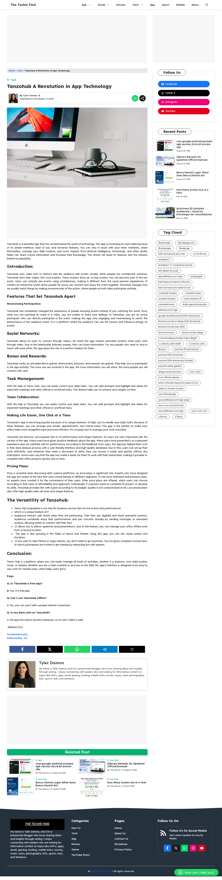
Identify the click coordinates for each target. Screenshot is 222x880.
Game (75, 849)
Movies (120, 4)
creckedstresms (166, 304)
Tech (135, 4)
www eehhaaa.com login (170, 411)
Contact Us (121, 838)
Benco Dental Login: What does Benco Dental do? (56, 784)
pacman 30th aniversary (170, 354)
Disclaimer (121, 844)
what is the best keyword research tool (178, 383)
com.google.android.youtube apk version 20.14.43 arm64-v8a (54, 766)
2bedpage (184, 248)
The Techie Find (23, 5)
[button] (207, 5)
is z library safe (196, 343)
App (152, 4)
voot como (195, 371)
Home (12, 70)
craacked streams (167, 293)
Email (101, 4)
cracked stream (193, 293)
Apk (84, 4)
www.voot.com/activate (170, 405)
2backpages (164, 248)
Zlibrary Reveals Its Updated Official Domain (125, 765)
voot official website (168, 377)
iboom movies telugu (192, 332)
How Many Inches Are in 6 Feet (126, 782)
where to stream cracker (170, 388)
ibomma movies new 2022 (171, 326)
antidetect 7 (164, 259)
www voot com (199, 411)
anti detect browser (168, 270)
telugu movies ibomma (169, 371)
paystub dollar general (170, 366)
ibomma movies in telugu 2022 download (179, 321)
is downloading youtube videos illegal (177, 338)
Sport (165, 4)
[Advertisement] (77, 39)
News (195, 4)
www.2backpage (167, 394)
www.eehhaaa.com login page (173, 400)
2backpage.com (186, 242)
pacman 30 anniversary (187, 349)
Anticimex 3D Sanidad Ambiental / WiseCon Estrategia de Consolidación (194, 211)
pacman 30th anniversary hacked (175, 360)
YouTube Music (80, 854)
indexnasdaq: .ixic (17, 638)
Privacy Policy (123, 849)
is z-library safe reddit (169, 343)
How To (75, 828)
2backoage (164, 242)
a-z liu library (200, 254)
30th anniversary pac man (171, 254)
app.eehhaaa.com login (170, 276)
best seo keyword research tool (174, 287)
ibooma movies (166, 332)
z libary (179, 416)
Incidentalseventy (17, 634)
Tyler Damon (30, 95)
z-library (162, 416)
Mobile (180, 4)
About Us (120, 833)
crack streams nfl (192, 298)
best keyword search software (174, 282)
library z (162, 349)
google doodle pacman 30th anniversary (179, 315)
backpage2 (196, 276)
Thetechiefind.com (101, 871)
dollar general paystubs (194, 304)
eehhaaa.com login (168, 310)
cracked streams (167, 298)
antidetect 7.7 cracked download (175, 265)
